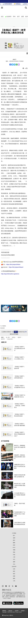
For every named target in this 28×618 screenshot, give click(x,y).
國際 (14, 542)
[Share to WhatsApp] (17, 64)
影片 (14, 535)
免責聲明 (17, 610)
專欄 (14, 549)
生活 (14, 559)
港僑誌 (13, 337)
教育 (14, 573)
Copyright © (5, 612)
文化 (14, 564)
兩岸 (26, 16)
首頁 (2, 16)
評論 (14, 554)
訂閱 (25, 331)
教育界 (3, 339)
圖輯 (14, 578)
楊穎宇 (19, 337)
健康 (14, 561)
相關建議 (4, 610)
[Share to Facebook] (10, 64)
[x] (12, 586)
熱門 (18, 16)
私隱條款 (23, 610)
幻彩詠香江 (10, 339)
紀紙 (14, 568)
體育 (14, 571)
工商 (14, 580)
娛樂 (14, 576)
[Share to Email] (19, 64)
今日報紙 (14, 533)
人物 (14, 557)
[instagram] (3, 586)
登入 (16, 331)
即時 (14, 16)
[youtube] (16, 586)
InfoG (14, 547)
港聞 (22, 16)
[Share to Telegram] (14, 64)
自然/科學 (14, 566)
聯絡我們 (10, 610)
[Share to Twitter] (12, 64)
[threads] (9, 586)
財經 (14, 545)
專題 (14, 552)
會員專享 (8, 16)
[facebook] (6, 586)
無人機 (7, 337)
